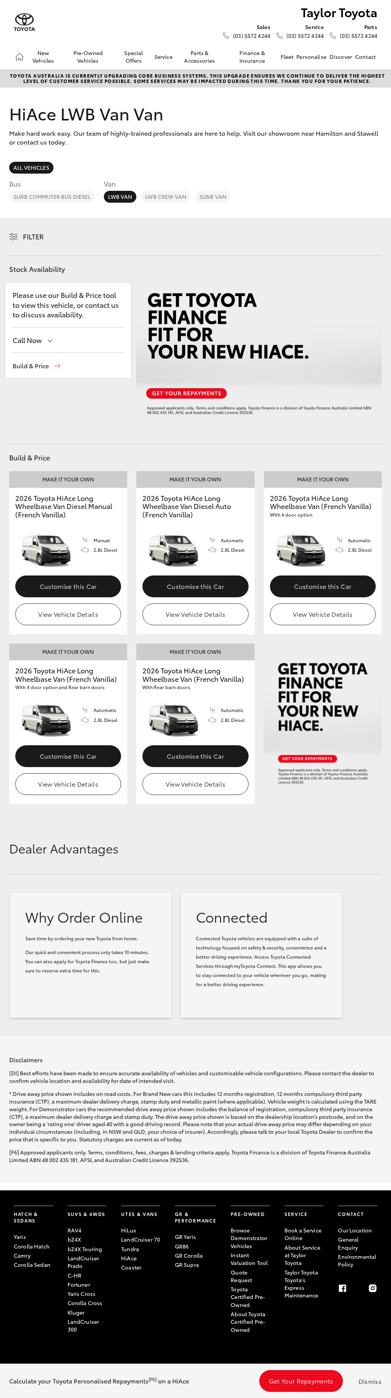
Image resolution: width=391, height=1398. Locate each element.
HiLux (128, 1230)
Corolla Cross (85, 1303)
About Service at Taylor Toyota (302, 1255)
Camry (22, 1255)
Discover (341, 56)
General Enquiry (348, 1243)
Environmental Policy (357, 1260)
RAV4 (75, 1230)
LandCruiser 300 (83, 1325)
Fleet (287, 56)
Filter (33, 236)
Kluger (76, 1312)
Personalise (311, 56)
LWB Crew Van (165, 196)
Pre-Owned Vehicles (88, 56)
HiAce (129, 1258)
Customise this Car (68, 586)
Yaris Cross (82, 1293)
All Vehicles (31, 167)
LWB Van (120, 196)
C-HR (75, 1275)
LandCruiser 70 (140, 1239)
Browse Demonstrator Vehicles (249, 1238)
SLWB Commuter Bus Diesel (51, 196)
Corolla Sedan (32, 1264)
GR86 (182, 1246)
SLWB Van (212, 196)
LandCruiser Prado (83, 1262)
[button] (36, 365)
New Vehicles (43, 56)
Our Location (355, 1230)
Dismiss (370, 1381)
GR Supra (187, 1264)
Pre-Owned (248, 1214)
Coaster (131, 1267)
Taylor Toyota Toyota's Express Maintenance (301, 1283)
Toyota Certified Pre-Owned (248, 1297)
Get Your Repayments (301, 1380)
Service (163, 56)
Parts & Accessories (199, 56)
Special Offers (133, 56)
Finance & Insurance (252, 56)
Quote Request (241, 1276)
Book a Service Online (303, 1234)
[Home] (19, 56)
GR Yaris (185, 1236)
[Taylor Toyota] (24, 22)
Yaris (20, 1236)
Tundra (130, 1249)
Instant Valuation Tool (249, 1258)
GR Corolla (189, 1255)
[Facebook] (342, 1288)
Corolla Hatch (32, 1246)
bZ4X (74, 1239)
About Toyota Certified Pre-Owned (248, 1321)
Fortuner (79, 1284)
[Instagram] (372, 1288)
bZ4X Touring (85, 1249)
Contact (365, 56)
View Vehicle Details (68, 614)
